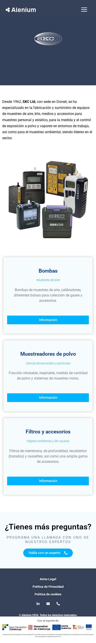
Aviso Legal (48, 579)
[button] (48, 481)
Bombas (48, 271)
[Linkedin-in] (38, 603)
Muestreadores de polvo (48, 354)
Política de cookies (48, 594)
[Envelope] (48, 603)
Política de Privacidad (48, 586)
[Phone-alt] (58, 603)
